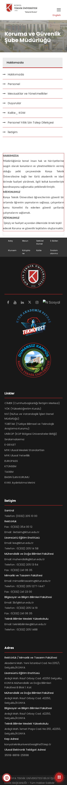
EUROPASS (11, 461)
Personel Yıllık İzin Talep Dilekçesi (31, 122)
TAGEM (8, 472)
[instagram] (37, 302)
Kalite (38, 250)
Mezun (25, 241)
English (57, 15)
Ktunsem (12, 250)
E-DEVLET (10, 444)
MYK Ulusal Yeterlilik (17, 455)
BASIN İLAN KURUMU (16, 477)
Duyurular (14, 103)
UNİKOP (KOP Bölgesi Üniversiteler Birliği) (30, 434)
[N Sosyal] (51, 302)
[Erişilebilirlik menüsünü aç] (6, 778)
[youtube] (15, 302)
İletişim (13, 132)
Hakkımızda (16, 74)
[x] (30, 302)
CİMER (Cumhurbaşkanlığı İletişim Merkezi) (32, 403)
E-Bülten (54, 241)
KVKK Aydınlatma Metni (19, 482)
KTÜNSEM (10, 466)
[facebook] (8, 302)
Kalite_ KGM (16, 113)
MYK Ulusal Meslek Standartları (24, 450)
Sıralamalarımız (14, 439)
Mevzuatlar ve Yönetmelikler (28, 94)
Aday (10, 241)
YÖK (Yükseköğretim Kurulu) (22, 408)
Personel (14, 84)
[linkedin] (23, 302)
